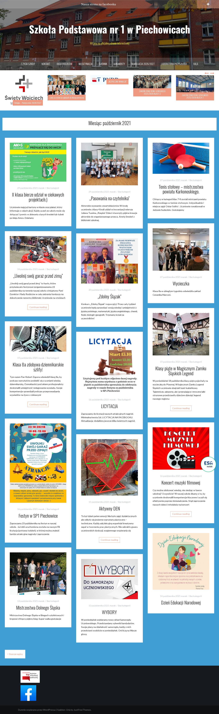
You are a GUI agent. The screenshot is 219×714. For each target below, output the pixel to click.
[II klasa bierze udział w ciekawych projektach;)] (38, 156)
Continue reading (38, 301)
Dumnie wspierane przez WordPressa (36, 704)
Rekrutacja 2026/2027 (143, 64)
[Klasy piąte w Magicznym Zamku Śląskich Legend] (181, 328)
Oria (68, 704)
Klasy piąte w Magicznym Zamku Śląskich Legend (180, 365)
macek (41, 183)
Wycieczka (181, 278)
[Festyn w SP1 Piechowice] (38, 457)
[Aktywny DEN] (109, 461)
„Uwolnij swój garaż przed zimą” (38, 270)
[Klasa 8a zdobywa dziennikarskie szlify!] (38, 333)
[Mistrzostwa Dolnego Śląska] (38, 568)
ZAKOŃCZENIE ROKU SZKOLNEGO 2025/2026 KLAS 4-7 (152, 96)
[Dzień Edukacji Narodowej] (181, 555)
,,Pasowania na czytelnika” (109, 193)
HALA (195, 64)
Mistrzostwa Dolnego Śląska (38, 602)
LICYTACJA (109, 401)
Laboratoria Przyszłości (174, 64)
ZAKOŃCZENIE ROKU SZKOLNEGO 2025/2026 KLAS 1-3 (109, 92)
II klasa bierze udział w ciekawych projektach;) (38, 192)
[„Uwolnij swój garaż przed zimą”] (38, 244)
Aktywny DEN (109, 503)
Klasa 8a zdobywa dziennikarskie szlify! (38, 361)
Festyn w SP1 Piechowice (38, 510)
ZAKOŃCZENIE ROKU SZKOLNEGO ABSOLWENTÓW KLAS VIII (195, 96)
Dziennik (103, 64)
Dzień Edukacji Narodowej (181, 597)
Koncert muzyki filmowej (180, 477)
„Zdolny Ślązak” (109, 291)
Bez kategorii (53, 183)
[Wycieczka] (181, 243)
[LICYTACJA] (109, 359)
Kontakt (46, 64)
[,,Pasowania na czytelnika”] (109, 158)
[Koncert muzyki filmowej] (181, 443)
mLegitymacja (86, 64)
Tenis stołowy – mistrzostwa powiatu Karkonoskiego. (181, 184)
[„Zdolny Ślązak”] (109, 255)
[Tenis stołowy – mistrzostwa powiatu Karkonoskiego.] (181, 152)
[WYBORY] (109, 573)
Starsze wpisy (16, 648)
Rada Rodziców (64, 64)
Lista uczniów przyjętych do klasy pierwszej (24, 97)
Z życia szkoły (28, 64)
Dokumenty (119, 64)
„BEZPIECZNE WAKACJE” (74, 81)
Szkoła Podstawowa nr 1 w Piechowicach (109, 29)
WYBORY (109, 607)
